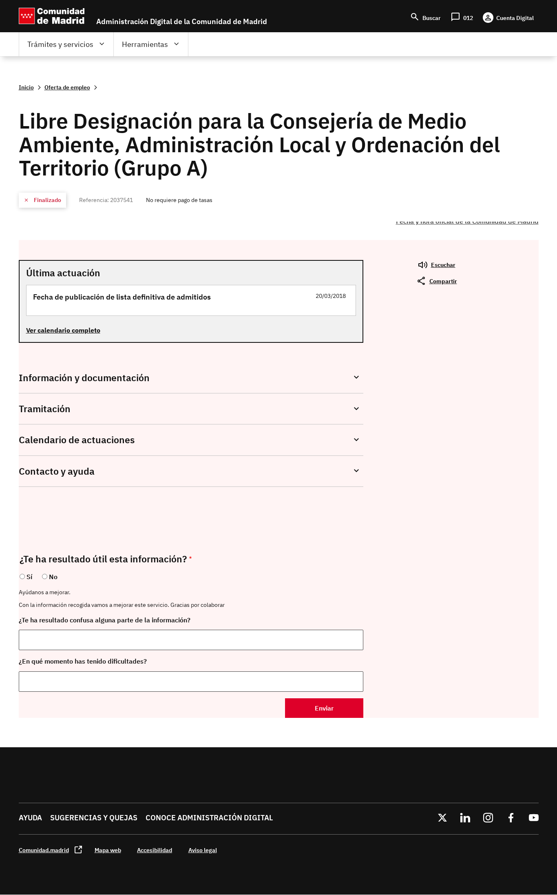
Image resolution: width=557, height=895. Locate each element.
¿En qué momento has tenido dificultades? (83, 661)
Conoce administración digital (209, 817)
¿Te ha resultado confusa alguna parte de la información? (104, 620)
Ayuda (30, 817)
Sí (29, 577)
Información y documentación (84, 377)
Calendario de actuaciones (77, 439)
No (53, 577)
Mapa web (108, 850)
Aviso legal (202, 850)
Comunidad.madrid (44, 850)
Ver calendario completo (63, 330)
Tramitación (45, 408)
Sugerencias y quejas (93, 817)
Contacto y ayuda (57, 471)
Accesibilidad (154, 850)
